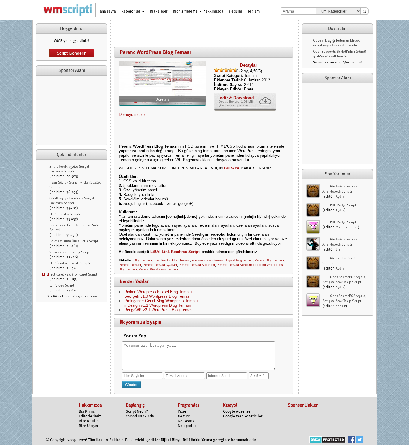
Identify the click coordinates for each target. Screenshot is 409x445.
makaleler (158, 11)
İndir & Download (236, 97)
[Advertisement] (72, 110)
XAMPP (184, 416)
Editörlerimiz (90, 416)
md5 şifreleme (185, 11)
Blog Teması (143, 260)
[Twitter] (359, 440)
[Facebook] (351, 440)
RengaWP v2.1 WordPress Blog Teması (159, 310)
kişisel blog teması (239, 260)
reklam (254, 11)
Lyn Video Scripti (62, 285)
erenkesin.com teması (208, 260)
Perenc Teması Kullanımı (197, 265)
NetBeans (186, 421)
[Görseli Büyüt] (162, 103)
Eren (339, 250)
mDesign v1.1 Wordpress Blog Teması (157, 305)
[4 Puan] (230, 70)
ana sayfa (108, 11)
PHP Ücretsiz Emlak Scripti (69, 263)
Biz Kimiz (87, 412)
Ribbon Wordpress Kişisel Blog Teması (158, 292)
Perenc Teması (130, 265)
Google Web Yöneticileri (243, 416)
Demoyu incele (132, 114)
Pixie (182, 412)
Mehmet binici (347, 227)
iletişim (235, 11)
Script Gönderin (72, 53)
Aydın (340, 197)
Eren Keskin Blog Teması (172, 260)
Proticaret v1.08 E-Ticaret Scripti (73, 274)
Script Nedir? (137, 412)
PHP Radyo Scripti (343, 205)
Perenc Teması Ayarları (160, 265)
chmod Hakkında (140, 416)
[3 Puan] (226, 70)
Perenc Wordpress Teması (158, 269)
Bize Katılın (89, 421)
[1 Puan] (216, 70)
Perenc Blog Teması (269, 260)
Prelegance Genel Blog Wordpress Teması (161, 301)
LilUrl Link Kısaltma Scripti (175, 251)
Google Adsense (236, 412)
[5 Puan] (235, 70)
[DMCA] (327, 440)
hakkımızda (213, 11)
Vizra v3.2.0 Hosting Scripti (70, 252)
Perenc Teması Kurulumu (235, 265)
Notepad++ (187, 426)
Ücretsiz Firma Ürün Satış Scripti (74, 241)
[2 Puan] (221, 70)
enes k (341, 306)
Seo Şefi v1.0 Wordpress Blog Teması (157, 296)
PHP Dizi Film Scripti (64, 214)
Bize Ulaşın (88, 426)
